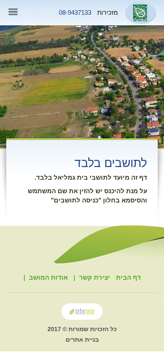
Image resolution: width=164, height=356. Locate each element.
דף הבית (128, 277)
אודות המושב (48, 277)
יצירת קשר (94, 277)
